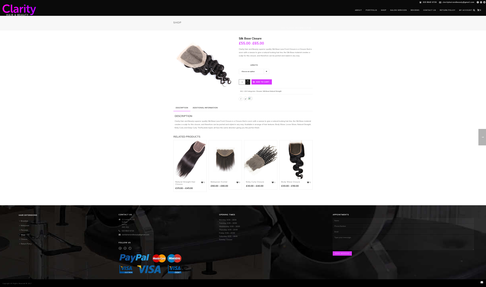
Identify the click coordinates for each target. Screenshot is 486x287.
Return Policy (447, 10)
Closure (290, 28)
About (358, 10)
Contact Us (429, 10)
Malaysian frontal (219, 182)
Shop (383, 10)
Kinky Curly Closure (255, 182)
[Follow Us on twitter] (129, 248)
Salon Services (398, 10)
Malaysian (25, 225)
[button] (228, 41)
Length (254, 65)
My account (465, 10)
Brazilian (24, 221)
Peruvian (24, 230)
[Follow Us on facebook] (120, 248)
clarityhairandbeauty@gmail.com (458, 2)
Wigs (23, 234)
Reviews (415, 10)
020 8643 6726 (430, 2)
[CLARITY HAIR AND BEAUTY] (37, 10)
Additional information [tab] (205, 108)
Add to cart (262, 82)
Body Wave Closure (290, 182)
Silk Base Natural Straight (272, 91)
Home (283, 28)
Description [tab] (182, 108)
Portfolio (371, 10)
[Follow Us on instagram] (125, 248)
